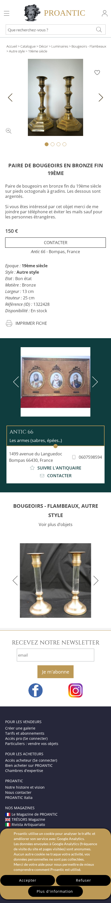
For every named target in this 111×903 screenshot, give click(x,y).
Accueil (11, 46)
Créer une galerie (20, 728)
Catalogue (28, 46)
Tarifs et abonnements (24, 733)
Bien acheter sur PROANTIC (29, 765)
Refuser (83, 880)
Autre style (17, 51)
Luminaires (59, 46)
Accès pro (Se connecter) (26, 738)
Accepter (27, 880)
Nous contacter (18, 792)
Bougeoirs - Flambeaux (89, 46)
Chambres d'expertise (24, 770)
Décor (43, 46)
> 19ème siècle (36, 51)
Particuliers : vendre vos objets (31, 743)
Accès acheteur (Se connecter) (31, 760)
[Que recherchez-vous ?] (99, 29)
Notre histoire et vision (25, 787)
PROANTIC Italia (19, 797)
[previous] (17, 381)
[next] (94, 381)
